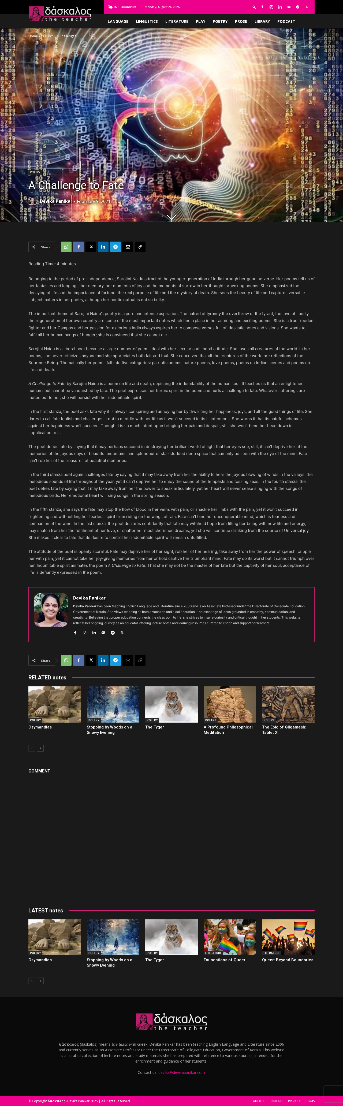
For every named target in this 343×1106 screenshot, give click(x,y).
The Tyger (154, 727)
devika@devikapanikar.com (181, 1072)
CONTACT (276, 1101)
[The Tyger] (171, 704)
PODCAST (286, 21)
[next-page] (40, 748)
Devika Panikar (56, 201)
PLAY (200, 21)
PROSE (241, 21)
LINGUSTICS (147, 21)
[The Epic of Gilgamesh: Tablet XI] (288, 704)
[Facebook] (262, 7)
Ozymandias (40, 727)
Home (33, 36)
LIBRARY (262, 21)
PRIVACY (294, 1101)
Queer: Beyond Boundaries (287, 959)
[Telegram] (298, 7)
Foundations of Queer (224, 959)
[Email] (127, 247)
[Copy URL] (140, 247)
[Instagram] (271, 7)
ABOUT (258, 1101)
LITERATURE (176, 21)
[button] (254, 7)
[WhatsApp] (66, 247)
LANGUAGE (118, 21)
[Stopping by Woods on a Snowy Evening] (113, 704)
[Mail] (289, 7)
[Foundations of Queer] (230, 937)
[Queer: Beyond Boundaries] (288, 937)
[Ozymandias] (54, 704)
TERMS (310, 1101)
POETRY (220, 21)
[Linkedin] (280, 7)
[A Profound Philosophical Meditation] (230, 704)
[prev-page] (31, 748)
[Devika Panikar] (33, 201)
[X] (307, 7)
